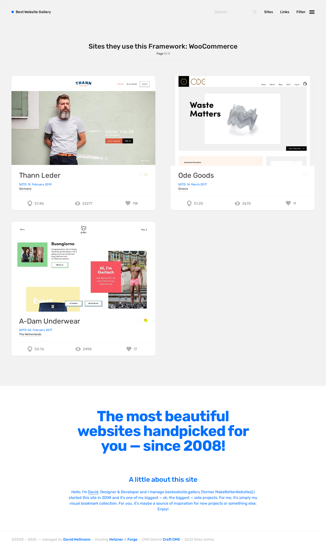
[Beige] (146, 175)
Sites (268, 12)
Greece (183, 188)
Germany (25, 188)
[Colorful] (146, 320)
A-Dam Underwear (49, 321)
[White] (141, 175)
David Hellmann (76, 539)
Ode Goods (196, 175)
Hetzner (116, 539)
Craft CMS (171, 539)
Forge (132, 539)
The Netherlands (30, 334)
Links (284, 12)
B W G (33, 12)
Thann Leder (39, 175)
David (93, 492)
